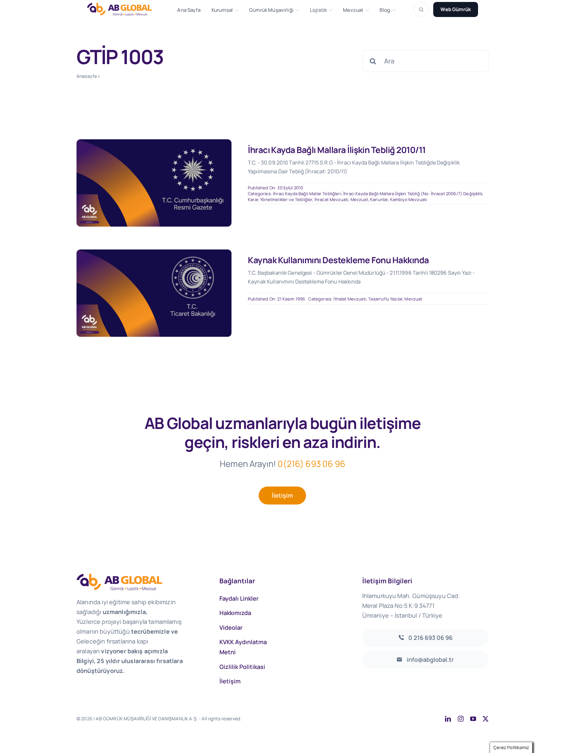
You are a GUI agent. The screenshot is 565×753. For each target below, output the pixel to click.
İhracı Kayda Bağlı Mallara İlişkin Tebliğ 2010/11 (337, 150)
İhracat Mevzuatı (332, 199)
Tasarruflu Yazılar (385, 299)
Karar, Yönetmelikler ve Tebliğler (280, 199)
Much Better (325, 718)
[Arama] (421, 9)
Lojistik (318, 10)
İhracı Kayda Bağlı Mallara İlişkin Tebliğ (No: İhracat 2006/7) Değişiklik (412, 194)
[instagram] (461, 719)
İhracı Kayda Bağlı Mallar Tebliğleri (307, 194)
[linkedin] (448, 719)
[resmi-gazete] (154, 142)
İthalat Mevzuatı (350, 299)
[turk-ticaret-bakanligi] (154, 252)
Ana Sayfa (188, 10)
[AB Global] (123, 9)
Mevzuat (353, 10)
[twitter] (485, 719)
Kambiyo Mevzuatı (408, 199)
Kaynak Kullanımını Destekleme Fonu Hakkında (338, 260)
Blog (385, 10)
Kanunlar (379, 199)
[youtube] (473, 719)
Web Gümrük (455, 9)
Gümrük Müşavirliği (271, 10)
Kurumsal (222, 10)
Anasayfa (87, 76)
